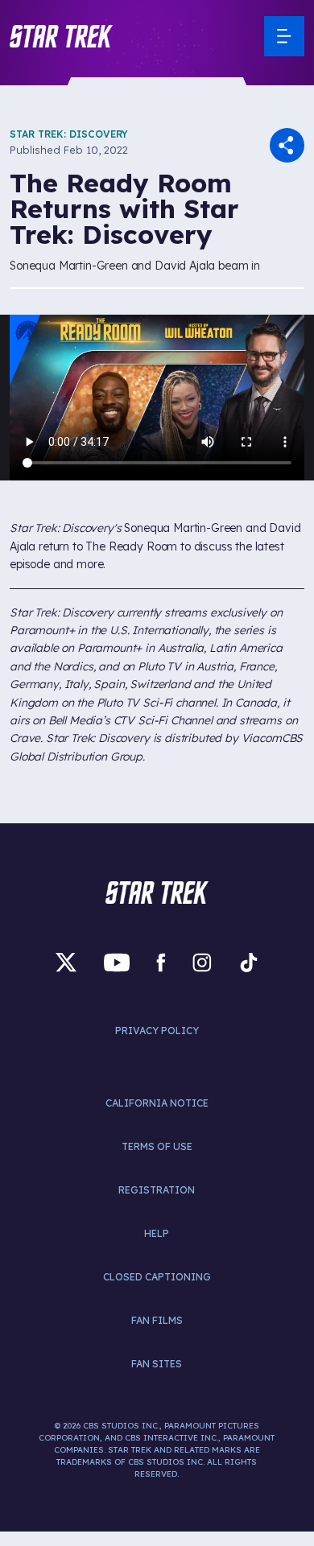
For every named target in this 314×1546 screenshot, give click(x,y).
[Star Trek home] (157, 892)
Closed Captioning (157, 1277)
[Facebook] (161, 962)
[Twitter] (66, 962)
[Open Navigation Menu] (284, 36)
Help (156, 1233)
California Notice (157, 1103)
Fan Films (157, 1320)
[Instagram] (202, 962)
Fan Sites (156, 1364)
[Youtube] (116, 962)
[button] (61, 36)
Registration (156, 1190)
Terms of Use (157, 1146)
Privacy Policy (157, 1030)
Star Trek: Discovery (69, 134)
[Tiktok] (248, 962)
